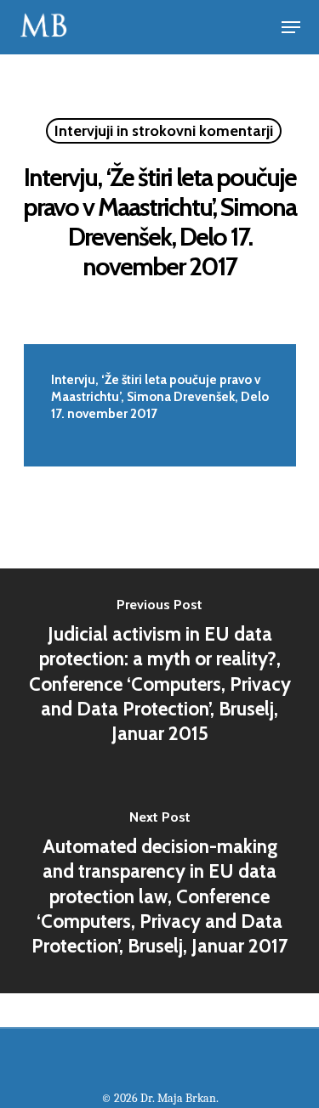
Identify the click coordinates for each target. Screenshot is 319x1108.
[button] (291, 27)
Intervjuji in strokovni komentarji (163, 131)
